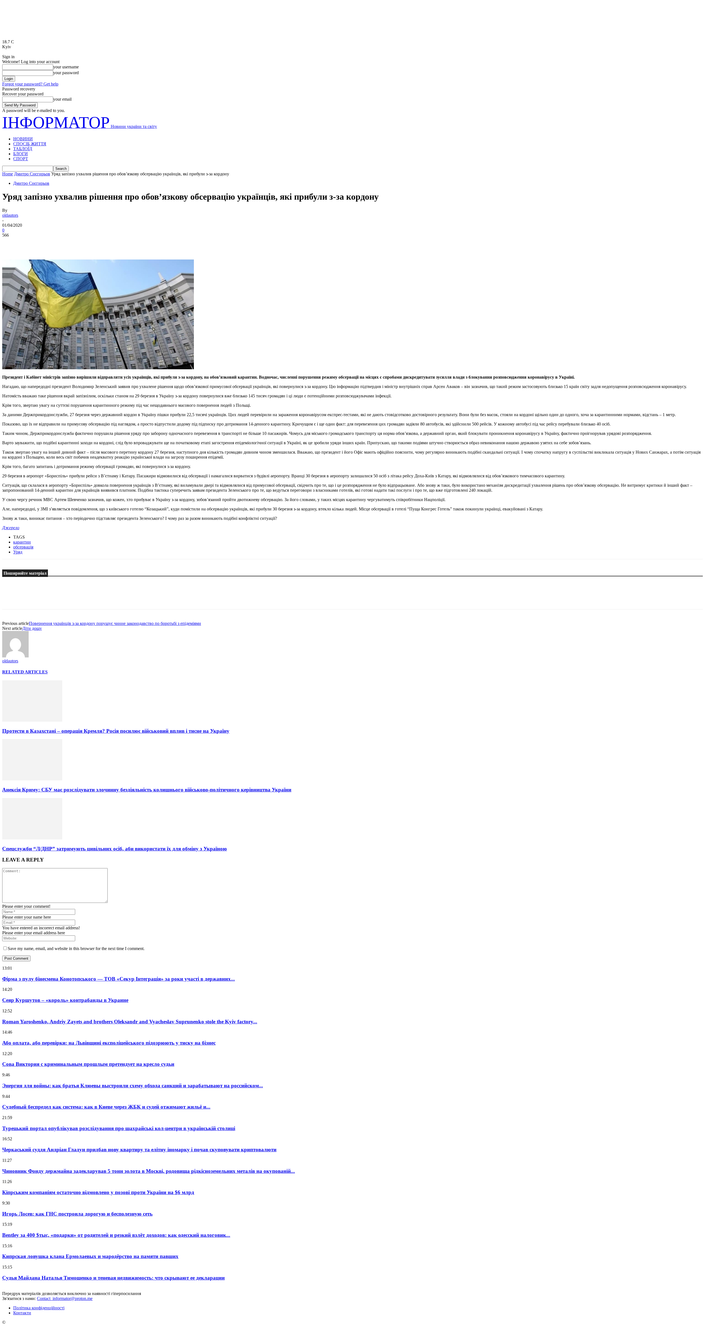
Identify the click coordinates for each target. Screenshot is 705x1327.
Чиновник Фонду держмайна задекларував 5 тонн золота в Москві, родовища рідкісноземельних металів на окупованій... (148, 1171)
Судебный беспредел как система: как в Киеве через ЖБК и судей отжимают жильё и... (106, 1107)
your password (66, 72)
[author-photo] (15, 656)
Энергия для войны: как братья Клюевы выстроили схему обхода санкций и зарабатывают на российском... (132, 1085)
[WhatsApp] (71, 243)
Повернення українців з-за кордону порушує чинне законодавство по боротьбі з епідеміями (115, 623)
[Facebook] (11, 243)
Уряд (17, 552)
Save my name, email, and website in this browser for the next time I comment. (76, 948)
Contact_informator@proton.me (65, 1298)
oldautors (10, 215)
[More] (91, 243)
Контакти (22, 1312)
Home (7, 174)
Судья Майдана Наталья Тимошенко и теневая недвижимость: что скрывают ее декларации (113, 1278)
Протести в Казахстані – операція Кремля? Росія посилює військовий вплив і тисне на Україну (115, 731)
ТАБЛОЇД (22, 148)
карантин (22, 542)
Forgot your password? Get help (30, 84)
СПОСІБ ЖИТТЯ (29, 143)
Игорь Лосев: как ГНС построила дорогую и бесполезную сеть (77, 1214)
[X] (31, 243)
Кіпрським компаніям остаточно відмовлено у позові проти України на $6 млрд (98, 1192)
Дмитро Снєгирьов (32, 174)
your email (62, 99)
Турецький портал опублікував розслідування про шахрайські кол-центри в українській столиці (118, 1128)
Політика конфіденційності (38, 1307)
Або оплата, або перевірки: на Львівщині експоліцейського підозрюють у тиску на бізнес (109, 1043)
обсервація (23, 547)
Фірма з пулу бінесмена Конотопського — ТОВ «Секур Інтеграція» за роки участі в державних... (118, 979)
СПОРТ (20, 158)
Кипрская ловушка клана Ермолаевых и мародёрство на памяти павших (90, 1256)
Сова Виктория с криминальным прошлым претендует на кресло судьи (88, 1064)
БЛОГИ (20, 153)
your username (66, 67)
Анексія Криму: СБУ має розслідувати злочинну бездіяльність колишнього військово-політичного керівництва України (146, 790)
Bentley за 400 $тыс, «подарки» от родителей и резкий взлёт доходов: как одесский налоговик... (116, 1235)
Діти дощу (32, 628)
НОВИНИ (23, 139)
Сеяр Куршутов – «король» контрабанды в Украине (65, 1000)
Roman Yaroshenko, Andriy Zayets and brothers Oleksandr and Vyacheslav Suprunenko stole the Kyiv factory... (129, 1021)
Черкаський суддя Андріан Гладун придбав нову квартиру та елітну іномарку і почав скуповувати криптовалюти (139, 1149)
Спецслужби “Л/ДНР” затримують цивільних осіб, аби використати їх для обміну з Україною (114, 849)
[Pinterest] (51, 243)
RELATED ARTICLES (25, 672)
